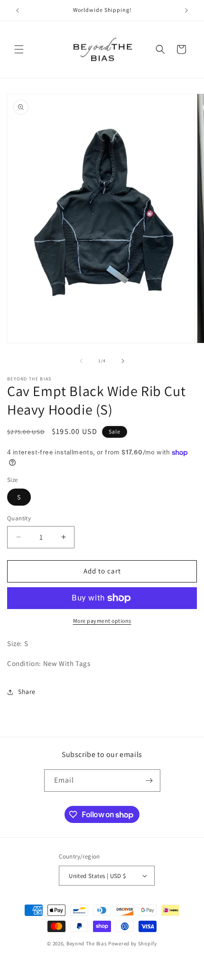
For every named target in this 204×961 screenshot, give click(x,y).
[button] (19, 49)
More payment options (102, 620)
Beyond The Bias (86, 943)
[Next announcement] (186, 10)
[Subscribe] (149, 780)
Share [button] (27, 691)
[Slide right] (122, 361)
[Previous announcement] (17, 10)
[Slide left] (81, 361)
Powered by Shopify (132, 943)
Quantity (19, 518)
